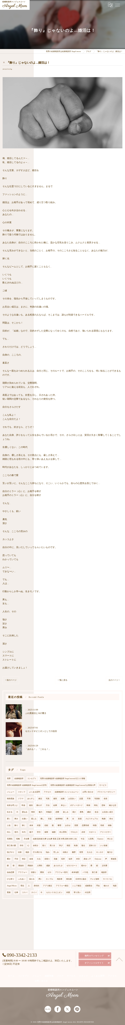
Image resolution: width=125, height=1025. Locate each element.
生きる (9, 812)
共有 (83, 832)
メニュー (10, 792)
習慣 (76, 825)
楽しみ (65, 812)
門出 (98, 886)
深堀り (47, 859)
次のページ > (114, 680)
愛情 (42, 872)
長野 (9, 778)
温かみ (32, 879)
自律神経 (59, 819)
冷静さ (65, 852)
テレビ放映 (94, 879)
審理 (59, 825)
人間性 (39, 866)
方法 (47, 805)
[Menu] (117, 4)
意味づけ (92, 845)
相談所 (104, 872)
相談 (27, 852)
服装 (55, 799)
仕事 (16, 892)
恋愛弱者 (85, 825)
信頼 (46, 825)
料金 (23, 805)
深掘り (33, 872)
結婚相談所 (18, 778)
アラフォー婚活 (62, 886)
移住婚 (69, 879)
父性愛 (104, 866)
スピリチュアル (91, 819)
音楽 (50, 819)
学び (61, 845)
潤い (40, 879)
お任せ (67, 825)
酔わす (39, 805)
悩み (47, 852)
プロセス (74, 832)
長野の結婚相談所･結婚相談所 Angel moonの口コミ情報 (62, 778)
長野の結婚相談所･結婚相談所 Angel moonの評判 (27, 785)
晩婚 (103, 819)
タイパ (34, 892)
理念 (22, 886)
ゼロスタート (72, 866)
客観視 (113, 859)
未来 (31, 825)
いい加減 (103, 845)
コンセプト (31, 778)
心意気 (91, 839)
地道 (115, 886)
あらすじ (31, 799)
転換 (76, 845)
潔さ (74, 812)
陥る (83, 845)
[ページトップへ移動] (119, 959)
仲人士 (110, 839)
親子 (31, 832)
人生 (9, 825)
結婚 (62, 799)
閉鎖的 (30, 866)
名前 (105, 799)
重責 (9, 892)
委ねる (24, 812)
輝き (16, 819)
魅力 (40, 812)
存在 (21, 845)
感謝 (48, 866)
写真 (47, 799)
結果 (55, 805)
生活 (96, 812)
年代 (24, 832)
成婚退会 (88, 886)
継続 (89, 812)
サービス (102, 785)
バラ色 (85, 872)
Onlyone (98, 859)
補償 (54, 832)
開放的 (21, 866)
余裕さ (35, 845)
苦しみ (56, 852)
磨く (9, 819)
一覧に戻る (62, 680)
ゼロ (49, 872)
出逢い (24, 819)
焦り (44, 845)
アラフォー (22, 872)
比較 (20, 852)
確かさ (106, 886)
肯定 (24, 859)
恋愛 (57, 812)
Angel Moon (12, 886)
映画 (88, 805)
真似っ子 (87, 859)
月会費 (26, 839)
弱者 (102, 825)
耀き (9, 859)
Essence (100, 839)
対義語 (49, 812)
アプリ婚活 (47, 886)
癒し (42, 819)
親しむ (34, 819)
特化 (96, 805)
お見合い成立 (107, 812)
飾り (16, 825)
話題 (81, 799)
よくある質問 (34, 792)
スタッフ (21, 792)
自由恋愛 (10, 872)
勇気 (81, 812)
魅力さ (110, 852)
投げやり (10, 852)
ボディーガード (76, 805)
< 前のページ (10, 680)
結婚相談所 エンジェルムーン (67, 792)
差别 (31, 805)
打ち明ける (37, 852)
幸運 (68, 892)
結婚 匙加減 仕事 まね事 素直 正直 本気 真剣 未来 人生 (55, 839)
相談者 (59, 879)
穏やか (84, 866)
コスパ (24, 892)
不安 (16, 859)
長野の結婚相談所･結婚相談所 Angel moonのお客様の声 (72, 785)
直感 (80, 819)
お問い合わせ (88, 792)
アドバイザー (105, 832)
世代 (16, 832)
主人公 (89, 852)
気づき (52, 845)
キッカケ (99, 852)
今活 (82, 839)
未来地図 (75, 872)
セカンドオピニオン (54, 892)
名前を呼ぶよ (12, 805)
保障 (46, 832)
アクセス (47, 792)
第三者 (94, 872)
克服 (55, 859)
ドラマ (20, 799)
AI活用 (87, 892)
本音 (78, 859)
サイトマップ (83, 981)
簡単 (33, 812)
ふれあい (21, 879)
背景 (81, 852)
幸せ (111, 819)
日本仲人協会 (81, 879)
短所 (70, 859)
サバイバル (107, 879)
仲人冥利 (63, 832)
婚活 (40, 799)
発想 (68, 845)
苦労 (39, 832)
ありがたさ (58, 866)
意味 (103, 805)
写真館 (97, 799)
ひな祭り (10, 879)
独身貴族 (10, 799)
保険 (109, 825)
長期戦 (9, 839)
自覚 (31, 859)
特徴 (95, 825)
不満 (88, 799)
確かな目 (112, 805)
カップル (49, 879)
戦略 (18, 839)
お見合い (72, 799)
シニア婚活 (76, 886)
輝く (24, 825)
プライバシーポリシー (106, 792)
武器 (39, 825)
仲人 (9, 832)
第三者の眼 (11, 845)
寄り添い (77, 892)
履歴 (74, 852)
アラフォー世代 (61, 872)
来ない (63, 805)
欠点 (39, 859)
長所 (63, 859)
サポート (92, 832)
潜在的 (36, 886)
